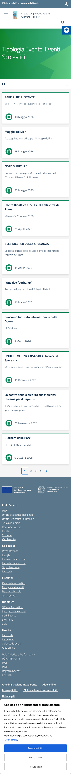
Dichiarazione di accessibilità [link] (40, 690)
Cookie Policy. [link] (11, 739)
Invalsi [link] (5, 531)
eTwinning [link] (7, 619)
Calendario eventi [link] (12, 643)
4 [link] (40, 471)
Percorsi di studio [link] (11, 591)
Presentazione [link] (10, 551)
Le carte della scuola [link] (14, 563)
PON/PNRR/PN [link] (11, 658)
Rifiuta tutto (35, 766)
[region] (35, 736)
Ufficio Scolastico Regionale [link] (17, 515)
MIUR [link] (5, 510)
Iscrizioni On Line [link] (11, 527)
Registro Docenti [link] (11, 671)
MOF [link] (5, 663)
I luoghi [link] (6, 555)
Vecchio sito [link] (9, 539)
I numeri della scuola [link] (14, 559)
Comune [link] (7, 535)
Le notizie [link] (7, 635)
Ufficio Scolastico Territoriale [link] (18, 519)
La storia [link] (7, 571)
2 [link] (31, 471)
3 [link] (36, 471)
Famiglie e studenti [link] (13, 587)
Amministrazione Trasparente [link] (19, 684)
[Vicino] (67, 702)
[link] (66, 30)
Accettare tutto (35, 748)
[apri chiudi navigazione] (6, 15)
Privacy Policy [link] (10, 690)
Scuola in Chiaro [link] (11, 523)
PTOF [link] (5, 667)
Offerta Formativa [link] (12, 607)
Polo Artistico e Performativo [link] (18, 654)
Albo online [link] (8, 648)
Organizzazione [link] (10, 567)
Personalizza (35, 757)
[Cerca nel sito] (62, 23)
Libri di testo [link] (9, 615)
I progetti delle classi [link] (14, 611)
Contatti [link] (7, 675)
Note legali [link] (8, 696)
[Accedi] (66, 4)
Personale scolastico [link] (13, 583)
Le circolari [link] (8, 639)
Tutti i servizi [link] (9, 595)
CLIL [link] (4, 624)
